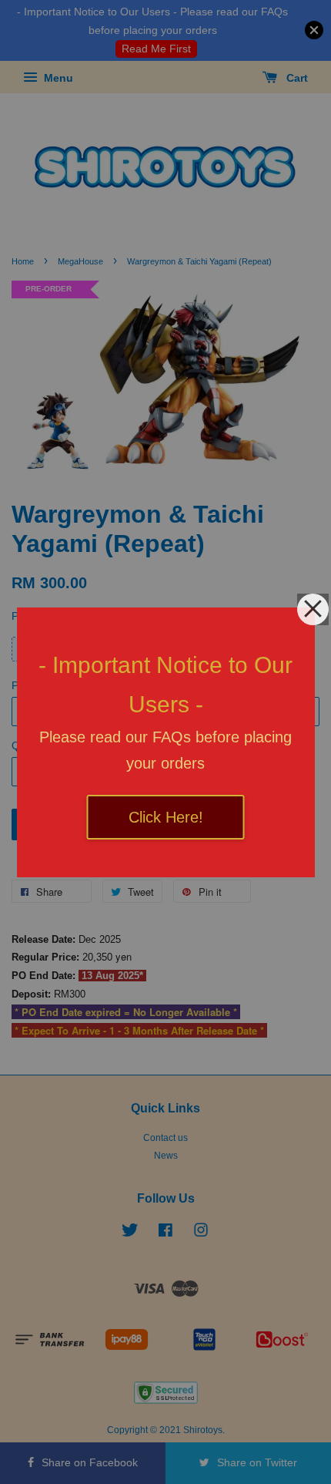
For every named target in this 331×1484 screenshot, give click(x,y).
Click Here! (166, 817)
